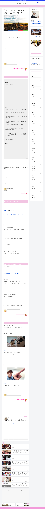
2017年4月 (36, 159)
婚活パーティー (34, 62)
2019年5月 (36, 114)
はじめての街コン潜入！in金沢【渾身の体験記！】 (11, 273)
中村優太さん (5, 383)
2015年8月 (36, 195)
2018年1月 (36, 143)
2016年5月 (36, 179)
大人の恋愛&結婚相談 (34, 63)
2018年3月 (36, 139)
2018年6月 (36, 134)
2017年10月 (36, 148)
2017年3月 (36, 161)
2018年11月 (36, 125)
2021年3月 (36, 76)
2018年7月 (36, 132)
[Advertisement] (9, 432)
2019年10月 (36, 105)
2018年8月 (36, 130)
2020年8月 (36, 87)
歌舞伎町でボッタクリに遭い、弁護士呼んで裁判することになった (14, 214)
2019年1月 (36, 121)
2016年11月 (36, 168)
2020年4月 (36, 94)
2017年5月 (36, 157)
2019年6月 (36, 112)
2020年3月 (36, 96)
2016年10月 (36, 170)
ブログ (4, 9)
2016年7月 (36, 175)
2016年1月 (36, 186)
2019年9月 (36, 107)
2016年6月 (36, 177)
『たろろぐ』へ (6, 257)
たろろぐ (5, 210)
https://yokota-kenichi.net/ (11, 423)
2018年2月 (36, 141)
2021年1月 (36, 78)
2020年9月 (36, 85)
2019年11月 (36, 103)
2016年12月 (36, 166)
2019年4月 (36, 116)
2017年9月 (36, 150)
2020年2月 (36, 98)
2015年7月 (36, 197)
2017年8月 (36, 152)
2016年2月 (36, 184)
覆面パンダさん (6, 350)
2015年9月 (36, 193)
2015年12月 (36, 188)
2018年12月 (36, 123)
